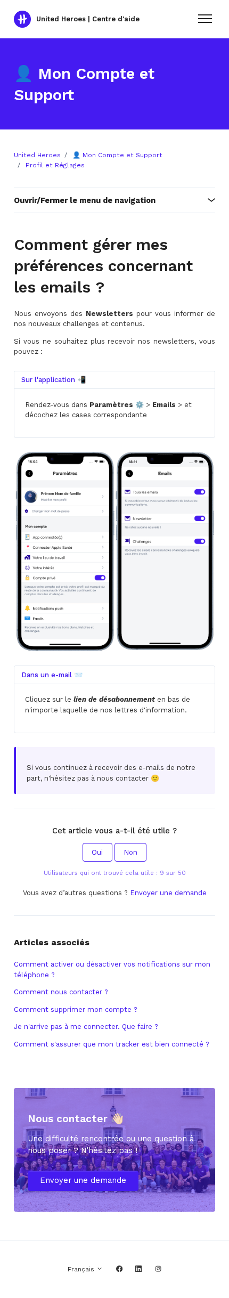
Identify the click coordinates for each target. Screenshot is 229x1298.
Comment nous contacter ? (61, 992)
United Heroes (37, 155)
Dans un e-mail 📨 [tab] (52, 675)
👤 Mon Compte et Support (117, 155)
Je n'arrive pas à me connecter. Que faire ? (86, 1027)
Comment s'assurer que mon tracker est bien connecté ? (111, 1044)
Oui (97, 852)
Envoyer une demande (168, 893)
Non (130, 852)
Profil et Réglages (55, 165)
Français (82, 1269)
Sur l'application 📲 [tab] (53, 380)
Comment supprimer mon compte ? (75, 1009)
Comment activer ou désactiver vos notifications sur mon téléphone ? (112, 969)
